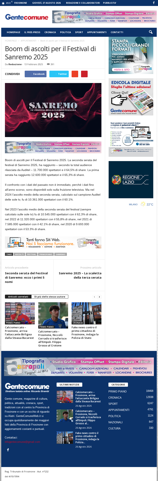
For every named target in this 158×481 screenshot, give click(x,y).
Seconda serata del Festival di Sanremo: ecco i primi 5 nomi (26, 277)
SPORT (79, 32)
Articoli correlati (18, 296)
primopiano (46, 254)
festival (31, 254)
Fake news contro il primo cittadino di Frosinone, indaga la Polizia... (87, 437)
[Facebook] (153, 3)
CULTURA (114, 428)
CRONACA (50, 32)
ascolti (19, 254)
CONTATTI (117, 32)
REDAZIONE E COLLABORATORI (83, 2)
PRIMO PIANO (13, 322)
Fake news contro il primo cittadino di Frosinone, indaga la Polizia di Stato (85, 332)
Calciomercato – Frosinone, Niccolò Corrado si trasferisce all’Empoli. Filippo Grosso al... (88, 417)
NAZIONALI (115, 422)
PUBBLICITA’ (109, 2)
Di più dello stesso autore (49, 296)
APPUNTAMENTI (97, 32)
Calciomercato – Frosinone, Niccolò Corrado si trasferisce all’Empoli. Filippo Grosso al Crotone (52, 338)
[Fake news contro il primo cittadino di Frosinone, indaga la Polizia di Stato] (86, 313)
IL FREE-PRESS (32, 32)
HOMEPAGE (13, 32)
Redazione (15, 64)
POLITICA (65, 32)
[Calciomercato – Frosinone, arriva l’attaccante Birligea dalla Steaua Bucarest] (20, 313)
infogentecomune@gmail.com (22, 441)
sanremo (60, 254)
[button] (150, 32)
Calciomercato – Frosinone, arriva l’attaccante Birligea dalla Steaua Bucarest (19, 332)
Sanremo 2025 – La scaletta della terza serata (80, 275)
